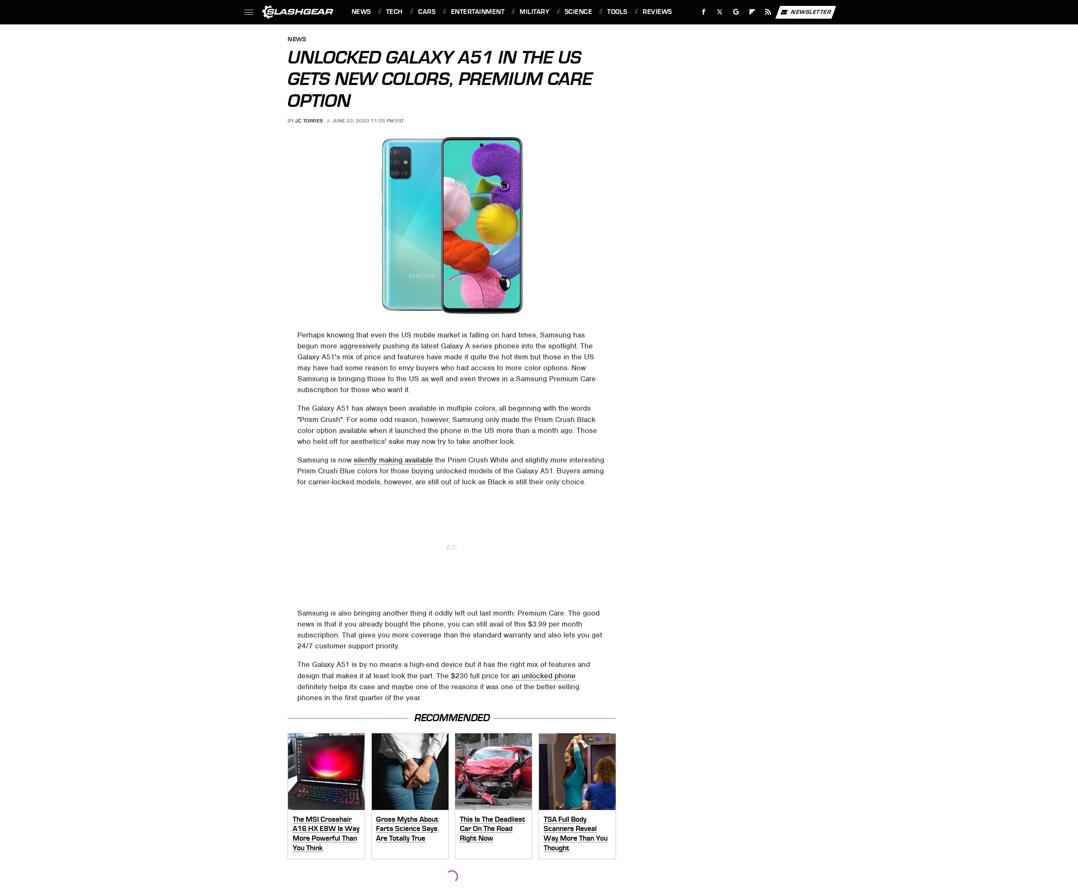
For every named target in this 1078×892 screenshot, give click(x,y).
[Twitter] (719, 12)
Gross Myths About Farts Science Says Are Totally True (407, 828)
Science (578, 12)
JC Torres (309, 121)
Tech (394, 12)
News (361, 12)
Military (534, 12)
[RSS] (768, 12)
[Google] (735, 12)
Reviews (657, 12)
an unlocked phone (544, 675)
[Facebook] (704, 12)
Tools (617, 12)
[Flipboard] (752, 12)
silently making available (393, 460)
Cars (426, 12)
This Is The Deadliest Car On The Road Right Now (492, 828)
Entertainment (477, 12)
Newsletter (811, 11)
